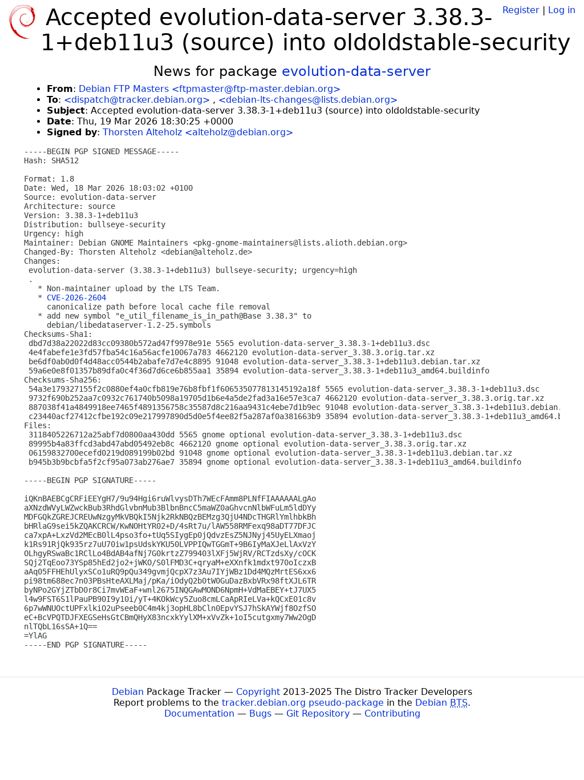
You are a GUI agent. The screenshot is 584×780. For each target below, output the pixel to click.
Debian (128, 691)
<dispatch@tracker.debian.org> (137, 99)
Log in (561, 10)
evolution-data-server (356, 71)
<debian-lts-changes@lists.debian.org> (308, 99)
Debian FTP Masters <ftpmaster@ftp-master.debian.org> (209, 88)
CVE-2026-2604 (76, 297)
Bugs (260, 713)
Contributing (392, 713)
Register (521, 10)
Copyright (258, 691)
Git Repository (318, 713)
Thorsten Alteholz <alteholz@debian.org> (198, 132)
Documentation (199, 713)
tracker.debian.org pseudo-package (303, 702)
